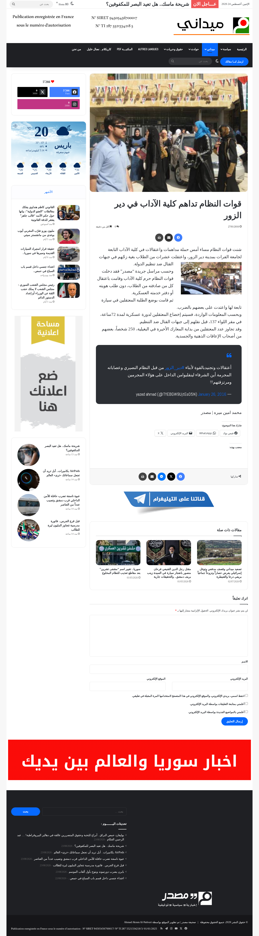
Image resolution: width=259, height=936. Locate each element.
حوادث (195, 49)
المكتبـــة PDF (125, 49)
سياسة (227, 49)
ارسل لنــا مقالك (234, 61)
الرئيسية (242, 49)
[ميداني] (211, 26)
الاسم (245, 661)
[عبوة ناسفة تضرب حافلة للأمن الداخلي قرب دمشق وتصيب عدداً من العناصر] (28, 505)
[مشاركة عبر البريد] (169, 238)
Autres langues (148, 49)
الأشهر (48, 192)
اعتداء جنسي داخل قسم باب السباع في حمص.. (96, 878)
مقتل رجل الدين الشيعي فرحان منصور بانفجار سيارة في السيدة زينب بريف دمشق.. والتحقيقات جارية (169, 573)
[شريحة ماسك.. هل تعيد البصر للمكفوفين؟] (28, 455)
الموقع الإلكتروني (156, 678)
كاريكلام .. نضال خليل (99, 49)
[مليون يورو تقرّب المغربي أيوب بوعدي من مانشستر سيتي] (68, 236)
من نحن (76, 49)
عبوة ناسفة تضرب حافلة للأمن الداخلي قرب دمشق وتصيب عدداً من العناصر (62, 500)
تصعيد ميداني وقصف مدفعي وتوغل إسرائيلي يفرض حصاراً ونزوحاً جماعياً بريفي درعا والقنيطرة (220, 573)
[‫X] (171, 477)
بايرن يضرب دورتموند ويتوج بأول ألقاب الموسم (96, 871)
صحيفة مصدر (189, 922)
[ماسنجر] (162, 477)
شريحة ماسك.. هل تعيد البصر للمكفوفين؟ (99, 845)
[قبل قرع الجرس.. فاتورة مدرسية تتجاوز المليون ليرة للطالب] (28, 530)
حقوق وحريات (174, 49)
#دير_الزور (174, 367)
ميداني (211, 49)
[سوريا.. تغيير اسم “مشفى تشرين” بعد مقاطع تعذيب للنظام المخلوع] (118, 552)
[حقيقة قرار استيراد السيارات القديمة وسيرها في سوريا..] (68, 254)
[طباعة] (159, 238)
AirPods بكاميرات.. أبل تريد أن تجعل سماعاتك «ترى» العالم (129, 4)
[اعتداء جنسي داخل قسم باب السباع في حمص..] (68, 272)
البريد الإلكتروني (239, 678)
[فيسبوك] (178, 238)
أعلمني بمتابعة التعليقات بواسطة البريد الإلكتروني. (217, 703)
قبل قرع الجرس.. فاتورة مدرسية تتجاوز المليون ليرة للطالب (64, 525)
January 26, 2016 (212, 394)
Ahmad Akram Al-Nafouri (138, 922)
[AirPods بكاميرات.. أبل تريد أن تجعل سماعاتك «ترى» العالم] (28, 480)
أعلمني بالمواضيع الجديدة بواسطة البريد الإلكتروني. (216, 712)
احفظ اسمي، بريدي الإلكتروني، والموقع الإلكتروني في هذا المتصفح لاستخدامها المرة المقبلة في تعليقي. (188, 695)
